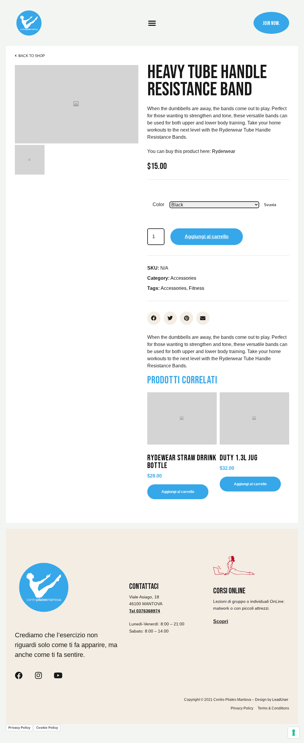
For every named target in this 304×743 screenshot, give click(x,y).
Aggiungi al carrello (207, 236)
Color (158, 204)
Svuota (270, 205)
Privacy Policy (242, 708)
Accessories (183, 278)
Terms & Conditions (273, 708)
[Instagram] (38, 675)
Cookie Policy (47, 727)
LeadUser (280, 700)
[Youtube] (58, 675)
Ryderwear (223, 151)
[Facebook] (19, 675)
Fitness (196, 288)
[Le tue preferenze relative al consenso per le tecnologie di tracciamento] (293, 732)
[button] (152, 23)
